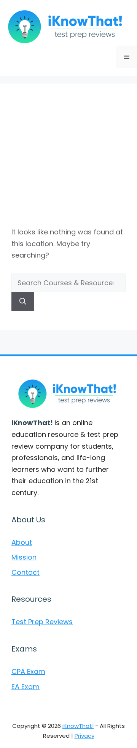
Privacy (84, 736)
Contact (25, 572)
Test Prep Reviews (42, 621)
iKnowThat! (78, 726)
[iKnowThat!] (66, 26)
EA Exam (25, 686)
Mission (24, 557)
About (21, 542)
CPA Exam (28, 671)
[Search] (22, 301)
